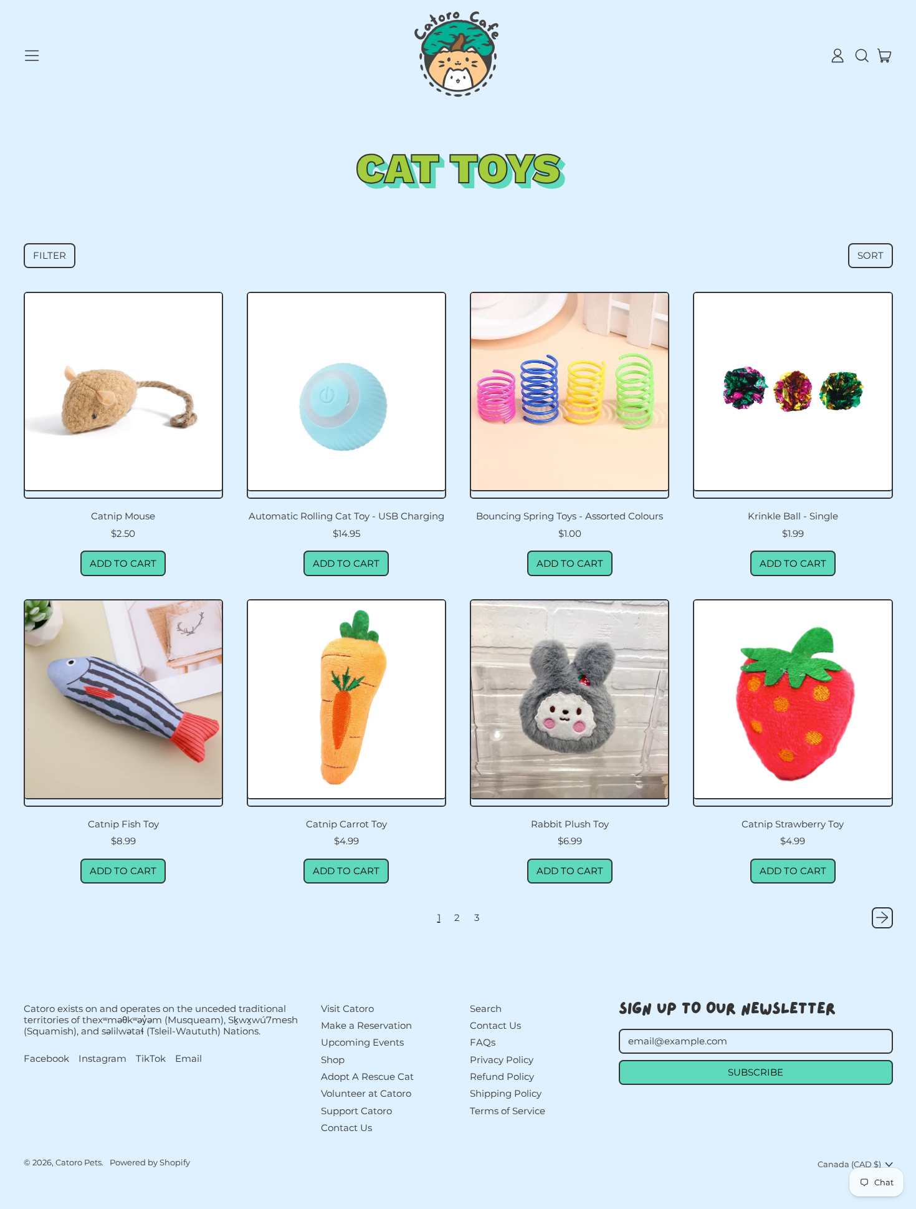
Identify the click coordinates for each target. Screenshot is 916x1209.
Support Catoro (356, 1111)
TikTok (151, 1058)
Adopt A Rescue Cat (367, 1076)
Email (188, 1058)
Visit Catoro (347, 1008)
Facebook (46, 1058)
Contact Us (346, 1128)
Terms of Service (507, 1111)
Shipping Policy (505, 1093)
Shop (333, 1060)
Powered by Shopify (150, 1162)
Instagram (102, 1058)
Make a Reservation (366, 1025)
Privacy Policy (501, 1060)
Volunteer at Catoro (366, 1093)
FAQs (482, 1042)
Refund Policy (502, 1076)
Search (486, 1008)
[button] (861, 55)
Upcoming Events (362, 1042)
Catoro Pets (78, 1162)
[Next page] (882, 917)
